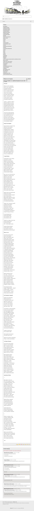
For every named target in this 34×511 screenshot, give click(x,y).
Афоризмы (5, 56)
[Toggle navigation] (31, 21)
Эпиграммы (5, 55)
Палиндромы (5, 63)
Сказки (4, 49)
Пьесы (4, 41)
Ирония (4, 54)
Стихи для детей (5, 42)
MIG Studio (22, 508)
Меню (4, 21)
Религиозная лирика (6, 34)
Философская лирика (6, 29)
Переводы (5, 68)
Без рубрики (5, 26)
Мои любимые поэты (6, 69)
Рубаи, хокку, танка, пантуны (7, 61)
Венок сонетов (5, 60)
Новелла (4, 47)
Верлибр (4, 35)
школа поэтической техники (7, 74)
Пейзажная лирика (6, 27)
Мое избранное (5, 70)
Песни (4, 40)
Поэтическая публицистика (7, 48)
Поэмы (4, 39)
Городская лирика (6, 33)
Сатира (4, 53)
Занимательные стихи (6, 73)
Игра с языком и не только (7, 62)
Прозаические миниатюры (7, 46)
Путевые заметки (6, 67)
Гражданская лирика (6, 28)
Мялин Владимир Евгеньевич (19, 80)
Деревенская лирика (6, 32)
